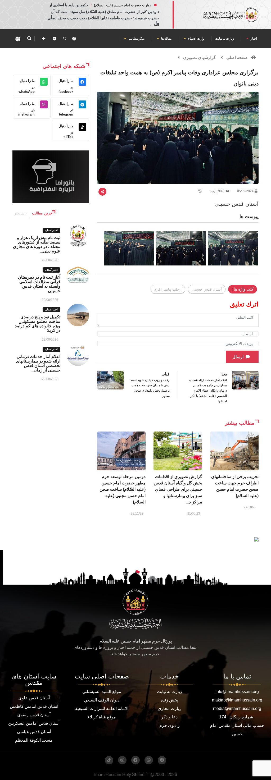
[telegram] (54, 38)
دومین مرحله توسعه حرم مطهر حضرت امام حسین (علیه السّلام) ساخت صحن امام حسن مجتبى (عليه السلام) (123, 489)
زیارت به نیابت (224, 38)
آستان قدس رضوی (34, 715)
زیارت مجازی (169, 708)
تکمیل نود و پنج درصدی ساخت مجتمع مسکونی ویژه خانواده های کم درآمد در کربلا (37, 324)
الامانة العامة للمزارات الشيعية (101, 708)
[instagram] (122, 760)
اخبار (253, 38)
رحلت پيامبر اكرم (168, 289)
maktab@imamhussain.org (237, 700)
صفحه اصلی (237, 57)
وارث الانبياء (195, 38)
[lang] (17, 38)
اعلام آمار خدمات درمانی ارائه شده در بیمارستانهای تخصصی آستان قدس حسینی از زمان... (38, 363)
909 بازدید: (216, 191)
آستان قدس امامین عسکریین (34, 723)
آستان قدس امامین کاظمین (34, 706)
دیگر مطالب (136, 38)
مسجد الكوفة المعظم (34, 740)
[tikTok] (109, 760)
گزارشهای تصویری (199, 57)
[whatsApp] (64, 38)
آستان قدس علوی (34, 698)
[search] (29, 38)
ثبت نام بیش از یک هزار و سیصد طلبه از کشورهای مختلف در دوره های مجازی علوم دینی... (36, 244)
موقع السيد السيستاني (101, 691)
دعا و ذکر (169, 717)
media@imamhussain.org (237, 708)
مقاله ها (165, 38)
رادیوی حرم (169, 725)
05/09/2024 (245, 191)
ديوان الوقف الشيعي (101, 700)
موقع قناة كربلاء (102, 717)
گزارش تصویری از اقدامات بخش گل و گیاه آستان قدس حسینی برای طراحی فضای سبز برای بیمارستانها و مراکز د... (178, 489)
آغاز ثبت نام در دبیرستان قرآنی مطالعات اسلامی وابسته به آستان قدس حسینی (39, 284)
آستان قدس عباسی (34, 731)
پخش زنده (169, 700)
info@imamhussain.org (237, 691)
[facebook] (74, 38)
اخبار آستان (51, 230)
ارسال (237, 357)
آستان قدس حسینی (207, 289)
